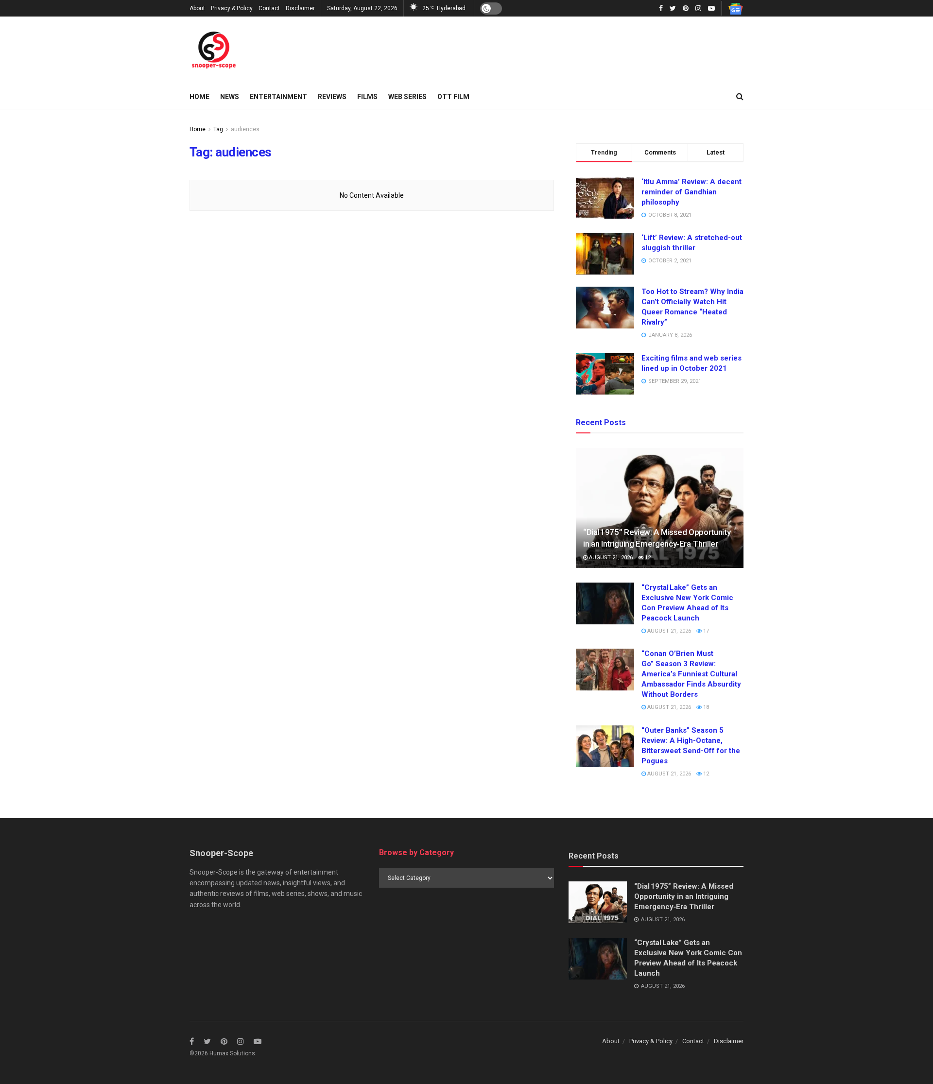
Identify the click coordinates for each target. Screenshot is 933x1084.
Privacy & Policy (232, 8)
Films (367, 97)
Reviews (332, 97)
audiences (245, 129)
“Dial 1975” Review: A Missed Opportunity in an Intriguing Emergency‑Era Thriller (683, 896)
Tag (218, 129)
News (229, 97)
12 (647, 557)
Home (199, 97)
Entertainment (278, 97)
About (197, 8)
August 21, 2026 (610, 557)
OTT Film (453, 97)
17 (705, 631)
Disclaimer (300, 8)
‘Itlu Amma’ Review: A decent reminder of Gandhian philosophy (691, 191)
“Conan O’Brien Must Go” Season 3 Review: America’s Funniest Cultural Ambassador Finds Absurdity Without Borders (691, 674)
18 (705, 707)
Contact (269, 8)
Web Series (407, 97)
